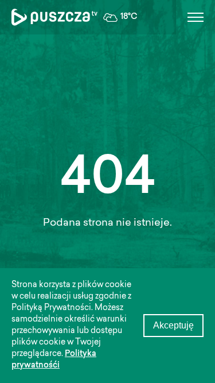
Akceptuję (173, 325)
